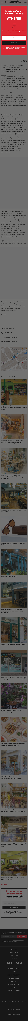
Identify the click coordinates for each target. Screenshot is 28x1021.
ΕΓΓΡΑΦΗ (14, 43)
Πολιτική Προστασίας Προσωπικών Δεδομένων (15, 48)
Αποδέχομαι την (15, 48)
